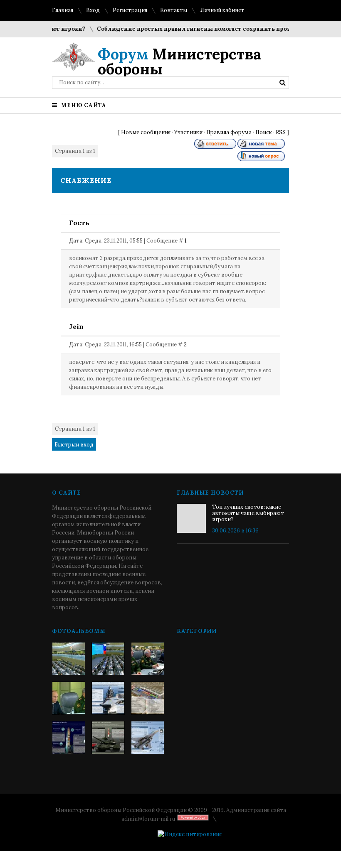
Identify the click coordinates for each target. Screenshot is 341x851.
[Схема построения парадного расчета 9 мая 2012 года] (147, 698)
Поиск (263, 132)
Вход (93, 10)
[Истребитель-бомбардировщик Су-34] (147, 737)
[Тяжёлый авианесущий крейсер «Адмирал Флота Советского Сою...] (108, 698)
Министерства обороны (179, 61)
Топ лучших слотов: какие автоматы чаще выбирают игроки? (248, 513)
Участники (188, 132)
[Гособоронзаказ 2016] (68, 698)
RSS (281, 132)
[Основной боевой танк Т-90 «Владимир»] (108, 737)
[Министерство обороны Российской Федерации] (68, 658)
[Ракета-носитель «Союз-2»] (68, 737)
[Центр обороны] (108, 658)
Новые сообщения (145, 132)
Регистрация (130, 10)
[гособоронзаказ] (147, 658)
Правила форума (229, 132)
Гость (79, 222)
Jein (76, 326)
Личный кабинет (222, 10)
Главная (62, 10)
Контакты (173, 10)
